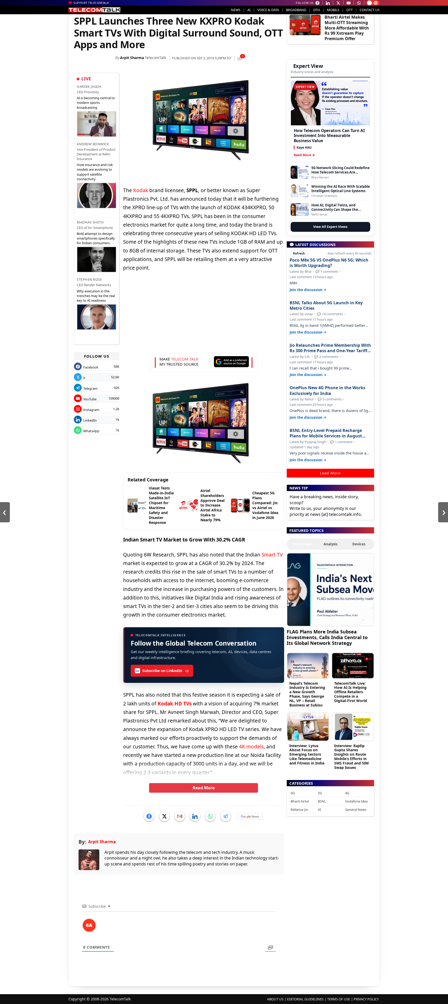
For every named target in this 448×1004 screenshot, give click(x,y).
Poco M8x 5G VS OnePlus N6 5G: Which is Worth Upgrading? (329, 262)
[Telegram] (225, 816)
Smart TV (272, 554)
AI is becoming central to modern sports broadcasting (96, 103)
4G (347, 793)
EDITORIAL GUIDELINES (305, 999)
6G (293, 793)
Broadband (296, 10)
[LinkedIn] (195, 816)
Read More (204, 788)
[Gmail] (179, 816)
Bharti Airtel (300, 801)
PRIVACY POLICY (366, 999)
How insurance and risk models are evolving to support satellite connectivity (95, 171)
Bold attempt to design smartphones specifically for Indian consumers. (96, 238)
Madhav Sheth (90, 222)
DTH (316, 10)
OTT (349, 10)
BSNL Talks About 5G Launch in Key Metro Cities (326, 305)
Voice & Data (268, 10)
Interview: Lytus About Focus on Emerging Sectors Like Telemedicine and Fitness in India (306, 754)
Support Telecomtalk (91, 3)
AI (248, 10)
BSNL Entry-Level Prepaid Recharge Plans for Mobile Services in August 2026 (326, 433)
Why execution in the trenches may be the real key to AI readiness (96, 296)
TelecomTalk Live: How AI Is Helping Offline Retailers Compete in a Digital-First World (350, 692)
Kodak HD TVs (175, 703)
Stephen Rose (89, 279)
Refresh (299, 253)
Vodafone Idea (356, 801)
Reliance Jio (299, 809)
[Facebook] (149, 816)
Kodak (140, 190)
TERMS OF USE (338, 999)
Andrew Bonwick (93, 144)
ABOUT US (275, 999)
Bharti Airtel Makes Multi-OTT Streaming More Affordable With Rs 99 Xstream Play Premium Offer (347, 27)
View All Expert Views (330, 227)
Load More (330, 473)
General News (355, 809)
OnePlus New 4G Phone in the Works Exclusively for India (327, 390)
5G (320, 793)
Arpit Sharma (132, 57)
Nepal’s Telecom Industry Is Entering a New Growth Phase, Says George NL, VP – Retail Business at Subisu (307, 694)
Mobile (333, 10)
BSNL (322, 801)
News (235, 10)
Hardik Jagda (89, 86)
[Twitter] (164, 816)
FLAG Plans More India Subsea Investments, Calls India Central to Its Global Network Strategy (327, 637)
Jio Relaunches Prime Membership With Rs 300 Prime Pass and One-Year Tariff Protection (330, 348)
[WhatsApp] (210, 816)
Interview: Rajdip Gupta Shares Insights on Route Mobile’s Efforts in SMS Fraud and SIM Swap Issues (351, 756)
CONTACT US (370, 10)
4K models (251, 746)
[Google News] (250, 816)
